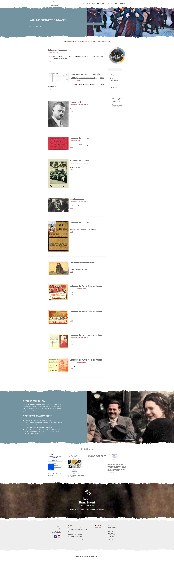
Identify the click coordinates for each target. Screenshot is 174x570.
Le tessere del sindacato (79, 138)
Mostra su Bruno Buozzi (79, 160)
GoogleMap (114, 87)
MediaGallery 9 (83, 362)
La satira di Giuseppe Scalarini (82, 262)
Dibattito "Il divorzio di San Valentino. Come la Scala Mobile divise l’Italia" (56, 475)
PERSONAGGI (68, 41)
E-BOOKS (116, 3)
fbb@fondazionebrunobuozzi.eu (97, 509)
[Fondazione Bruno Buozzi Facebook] (55, 537)
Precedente (80, 385)
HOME (79, 3)
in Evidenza (87, 449)
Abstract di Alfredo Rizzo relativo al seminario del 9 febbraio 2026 (77, 455)
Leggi (49, 61)
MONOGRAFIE (100, 41)
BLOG (93, 3)
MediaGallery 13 (84, 201)
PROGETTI (110, 3)
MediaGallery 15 (84, 104)
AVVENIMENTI (107, 41)
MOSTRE (94, 41)
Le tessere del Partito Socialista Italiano (86, 286)
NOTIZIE (88, 3)
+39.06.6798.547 (86, 509)
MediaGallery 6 (83, 265)
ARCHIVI (103, 3)
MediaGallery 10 (84, 314)
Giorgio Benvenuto (77, 199)
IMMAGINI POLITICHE (87, 41)
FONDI (98, 3)
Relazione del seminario (57, 50)
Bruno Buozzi (75, 102)
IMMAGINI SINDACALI (76, 41)
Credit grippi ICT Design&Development (87, 557)
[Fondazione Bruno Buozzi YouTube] (59, 537)
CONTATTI (122, 3)
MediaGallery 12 (84, 163)
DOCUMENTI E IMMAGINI (53, 52)
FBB (84, 3)
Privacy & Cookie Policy (113, 539)
